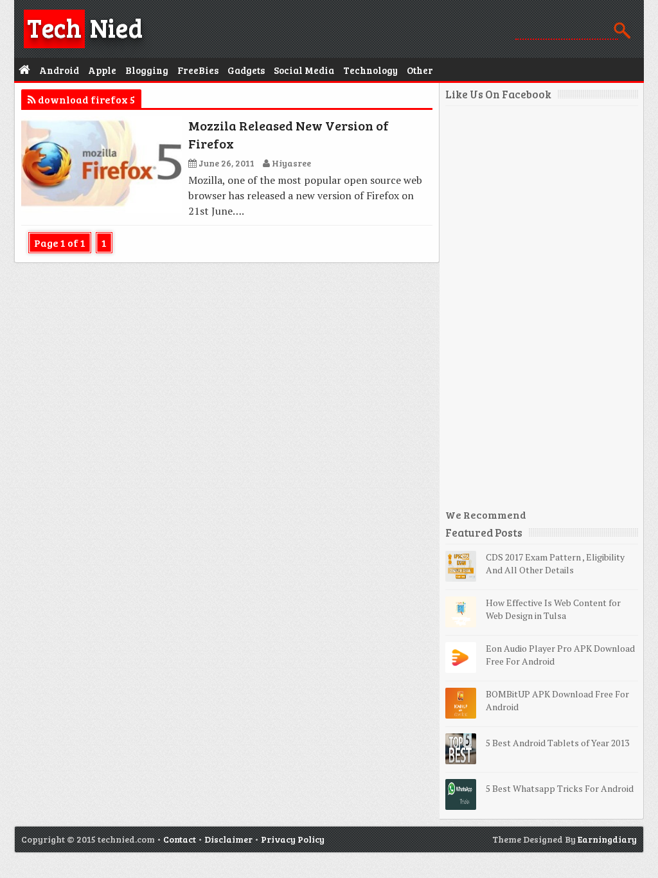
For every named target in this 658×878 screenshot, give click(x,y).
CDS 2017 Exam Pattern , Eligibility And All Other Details (555, 563)
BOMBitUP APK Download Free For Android (557, 700)
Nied (85, 27)
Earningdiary (607, 839)
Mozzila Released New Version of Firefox (288, 134)
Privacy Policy (293, 839)
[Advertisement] (541, 312)
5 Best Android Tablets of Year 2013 (557, 743)
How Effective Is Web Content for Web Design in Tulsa (553, 609)
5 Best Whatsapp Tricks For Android (560, 788)
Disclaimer (228, 839)
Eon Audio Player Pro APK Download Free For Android (560, 654)
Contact (179, 839)
